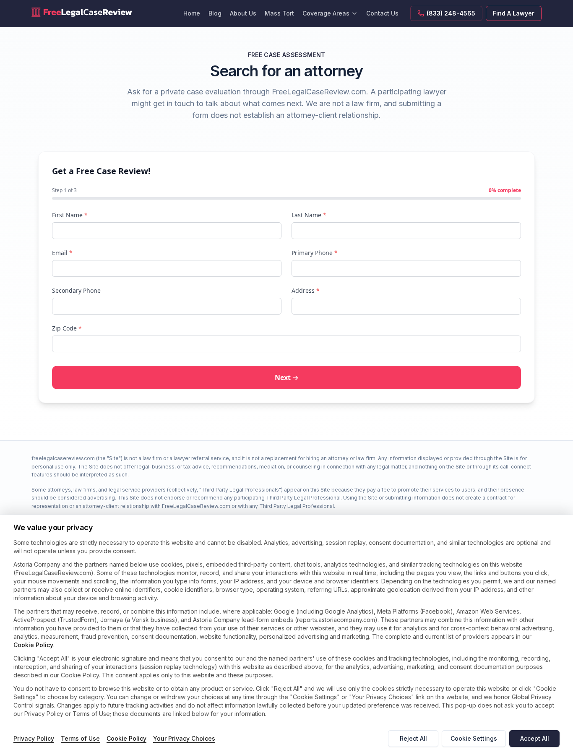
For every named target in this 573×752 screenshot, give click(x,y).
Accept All (534, 738)
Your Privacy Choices (184, 738)
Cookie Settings (474, 738)
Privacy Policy (33, 738)
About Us (243, 13)
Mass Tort (279, 13)
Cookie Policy (33, 644)
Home (191, 13)
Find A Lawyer (513, 13)
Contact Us (382, 13)
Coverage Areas (325, 13)
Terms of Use (80, 738)
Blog (214, 13)
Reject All (413, 738)
